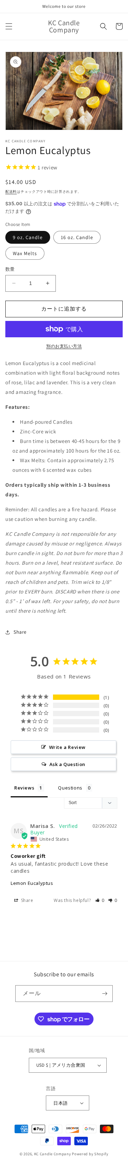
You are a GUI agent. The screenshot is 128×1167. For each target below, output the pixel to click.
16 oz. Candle (77, 237)
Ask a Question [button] (67, 764)
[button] (9, 26)
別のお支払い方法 (64, 346)
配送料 (11, 191)
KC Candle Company (52, 1153)
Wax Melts (25, 253)
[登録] (104, 993)
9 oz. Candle (28, 237)
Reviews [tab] (24, 788)
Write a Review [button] (67, 747)
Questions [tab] (70, 788)
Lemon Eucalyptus (32, 883)
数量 (10, 269)
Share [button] (20, 632)
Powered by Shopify (90, 1153)
